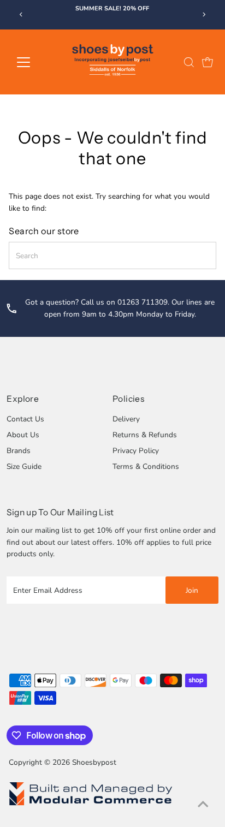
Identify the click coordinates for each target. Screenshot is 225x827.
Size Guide (24, 466)
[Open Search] (189, 62)
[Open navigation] (33, 62)
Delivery (126, 419)
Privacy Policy (135, 450)
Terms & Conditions (145, 466)
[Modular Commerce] (91, 805)
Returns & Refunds (144, 435)
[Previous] (21, 14)
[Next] (203, 14)
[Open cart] (207, 62)
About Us (23, 435)
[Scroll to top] (203, 805)
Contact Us (25, 419)
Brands (19, 450)
